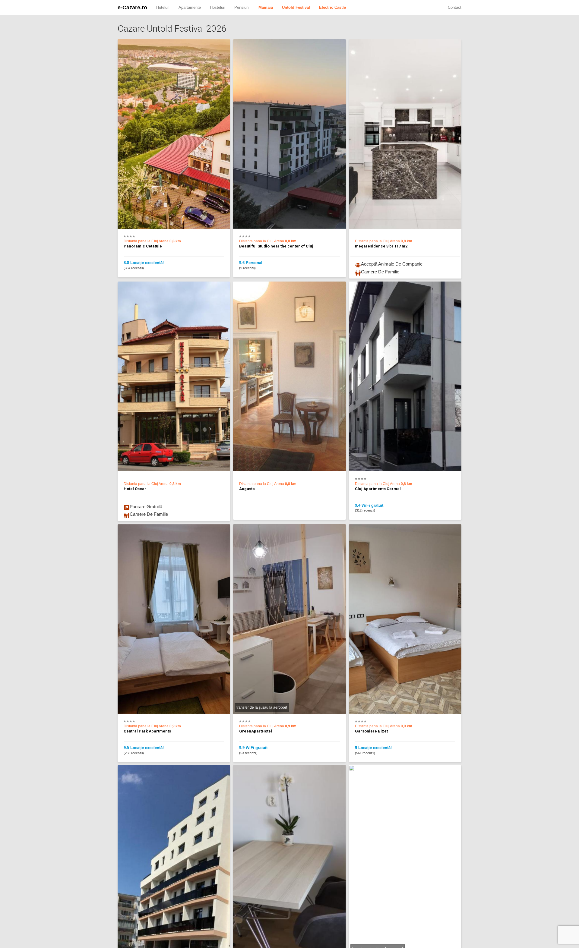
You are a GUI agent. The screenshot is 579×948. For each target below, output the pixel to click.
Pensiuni (241, 7)
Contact (454, 7)
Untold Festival (296, 7)
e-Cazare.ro (132, 8)
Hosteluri (217, 7)
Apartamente (190, 7)
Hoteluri (162, 7)
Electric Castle (332, 7)
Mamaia (265, 7)
